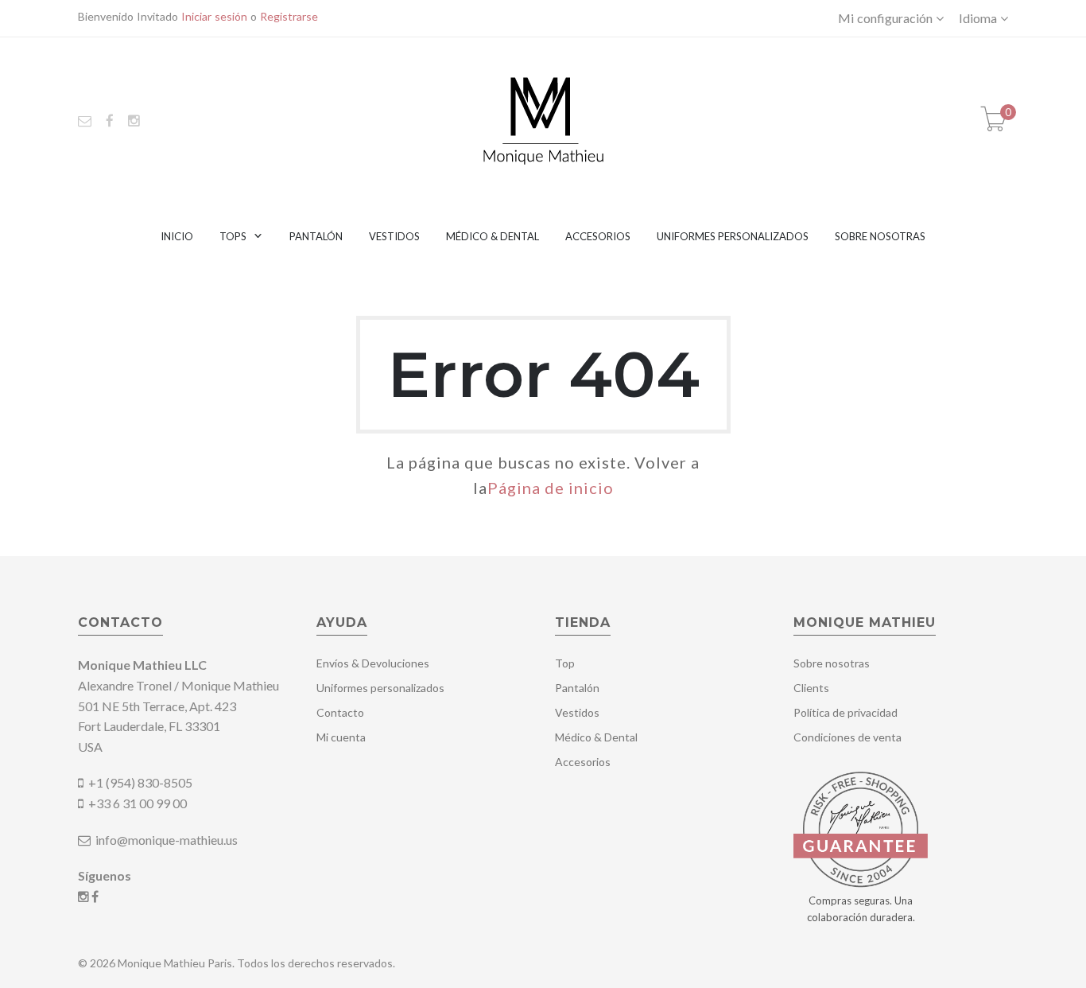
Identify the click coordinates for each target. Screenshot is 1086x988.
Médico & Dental (492, 236)
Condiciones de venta (847, 737)
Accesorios (597, 236)
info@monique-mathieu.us (165, 839)
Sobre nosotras (880, 236)
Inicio (177, 236)
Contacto (340, 712)
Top (565, 663)
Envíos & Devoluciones (372, 663)
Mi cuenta (341, 737)
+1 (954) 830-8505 (140, 782)
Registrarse (289, 16)
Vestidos (394, 236)
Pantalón (316, 236)
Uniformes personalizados (733, 236)
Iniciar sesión (214, 16)
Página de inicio (550, 487)
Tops (232, 236)
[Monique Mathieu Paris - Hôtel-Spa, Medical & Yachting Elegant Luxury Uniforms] (543, 119)
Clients (811, 687)
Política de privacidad (845, 712)
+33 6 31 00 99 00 (137, 803)
